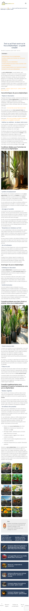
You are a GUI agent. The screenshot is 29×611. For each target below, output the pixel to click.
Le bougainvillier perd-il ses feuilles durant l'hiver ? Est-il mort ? (17, 556)
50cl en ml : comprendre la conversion (15, 565)
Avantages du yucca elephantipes (10, 61)
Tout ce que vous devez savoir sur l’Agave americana (7, 539)
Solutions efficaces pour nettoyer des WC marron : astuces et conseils (17, 575)
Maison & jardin (4, 8)
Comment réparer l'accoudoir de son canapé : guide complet (17, 584)
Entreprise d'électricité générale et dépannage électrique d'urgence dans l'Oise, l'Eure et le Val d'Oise (17, 547)
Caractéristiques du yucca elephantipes (11, 56)
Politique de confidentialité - (15, 605)
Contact (27, 605)
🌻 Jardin (9, 8)
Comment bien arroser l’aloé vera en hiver (16, 108)
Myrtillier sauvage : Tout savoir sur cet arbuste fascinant (20, 539)
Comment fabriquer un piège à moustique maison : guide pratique (17, 592)
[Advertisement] (14, 25)
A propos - (1, 605)
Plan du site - (22, 605)
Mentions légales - (7, 605)
